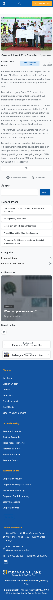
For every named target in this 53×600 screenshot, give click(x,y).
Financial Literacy (10, 258)
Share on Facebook (19, 177)
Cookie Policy (33, 580)
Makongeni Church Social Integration (20, 226)
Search (6, 185)
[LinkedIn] (4, 3)
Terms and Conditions (15, 580)
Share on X (40, 177)
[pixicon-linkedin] (5, 562)
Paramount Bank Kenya (12, 263)
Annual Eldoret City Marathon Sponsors (21, 233)
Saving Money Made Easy (15, 218)
